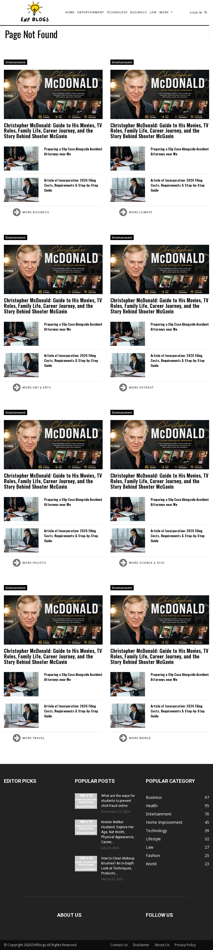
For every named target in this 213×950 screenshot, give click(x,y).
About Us (162, 945)
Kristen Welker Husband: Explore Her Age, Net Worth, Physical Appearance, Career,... (117, 832)
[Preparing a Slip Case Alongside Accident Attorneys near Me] (21, 158)
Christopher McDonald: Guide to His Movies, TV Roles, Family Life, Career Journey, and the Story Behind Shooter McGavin (53, 131)
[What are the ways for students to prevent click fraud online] (86, 801)
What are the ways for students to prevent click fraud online (118, 801)
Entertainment (16, 62)
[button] (205, 12)
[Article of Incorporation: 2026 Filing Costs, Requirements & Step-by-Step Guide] (21, 190)
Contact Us (119, 945)
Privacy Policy (185, 945)
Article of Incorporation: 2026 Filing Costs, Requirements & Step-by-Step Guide (71, 185)
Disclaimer (141, 945)
